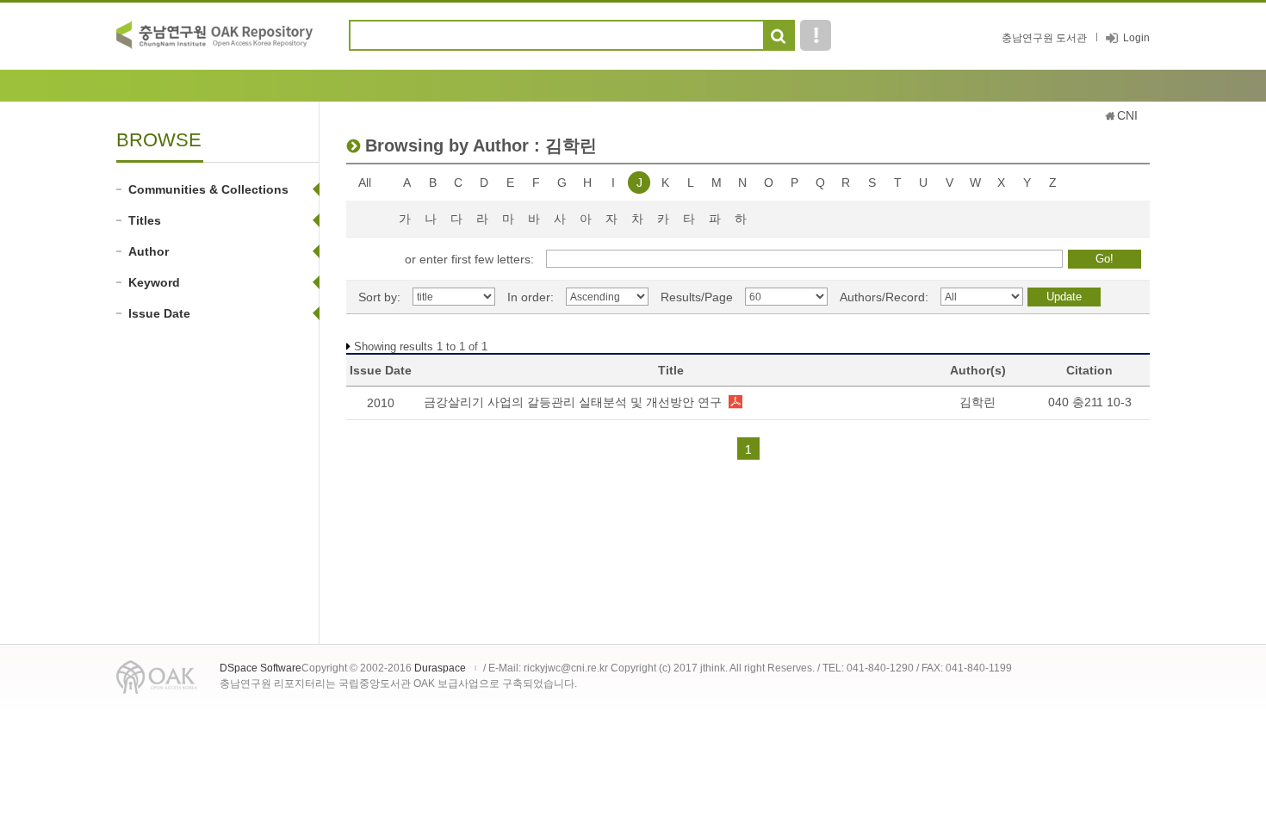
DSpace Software (260, 668)
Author (148, 251)
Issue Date (159, 313)
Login (1136, 38)
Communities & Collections (208, 189)
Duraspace (440, 668)
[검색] (778, 36)
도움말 (815, 35)
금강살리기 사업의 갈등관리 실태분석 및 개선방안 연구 (573, 402)
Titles (144, 220)
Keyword (154, 282)
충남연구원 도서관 (1044, 38)
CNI (1127, 115)
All (364, 182)
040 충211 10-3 (1090, 402)
